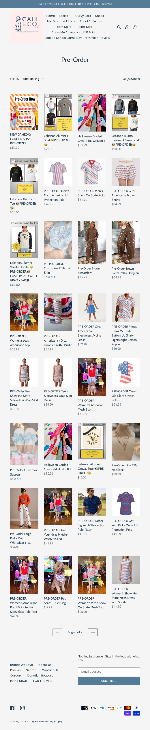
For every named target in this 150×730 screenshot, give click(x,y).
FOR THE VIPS (42, 681)
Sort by (14, 79)
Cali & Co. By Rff (29, 721)
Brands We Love (21, 665)
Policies (15, 670)
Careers (16, 675)
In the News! (19, 681)
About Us (44, 665)
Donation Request (40, 675)
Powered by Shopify (50, 721)
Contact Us (50, 670)
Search (31, 670)
